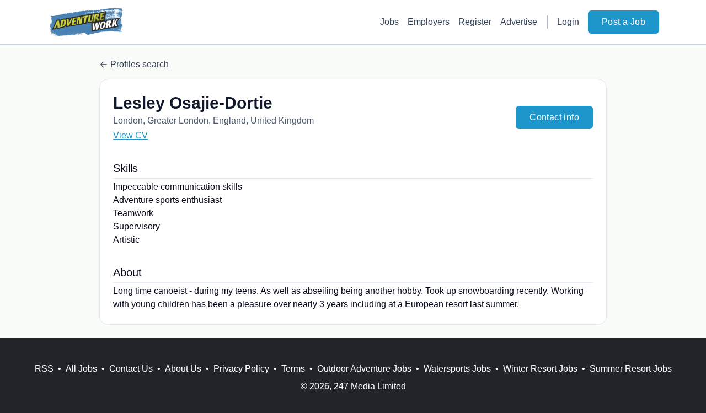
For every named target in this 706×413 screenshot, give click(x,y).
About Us (183, 368)
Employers (429, 21)
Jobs (389, 21)
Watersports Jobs (457, 368)
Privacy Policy (241, 368)
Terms (293, 368)
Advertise (518, 21)
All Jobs (81, 368)
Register (474, 21)
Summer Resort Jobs (631, 368)
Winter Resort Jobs (540, 368)
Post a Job (623, 21)
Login (568, 21)
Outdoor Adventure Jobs (364, 368)
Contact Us (131, 368)
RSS (44, 368)
